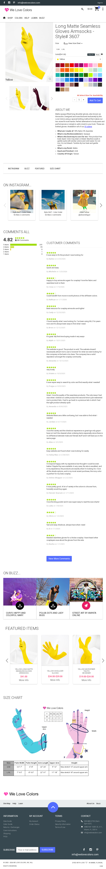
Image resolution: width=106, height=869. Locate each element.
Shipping (6, 833)
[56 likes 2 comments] (21, 205)
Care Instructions (10, 830)
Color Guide (7, 824)
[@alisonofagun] (84, 205)
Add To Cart (95, 100)
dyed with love (78, 863)
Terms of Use (60, 827)
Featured (39, 169)
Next (51, 98)
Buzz (27, 169)
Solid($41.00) (60, 54)
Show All (91, 54)
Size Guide (7, 821)
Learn (20, 803)
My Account (33, 821)
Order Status (34, 824)
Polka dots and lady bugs (51, 614)
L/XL (63, 49)
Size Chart (55, 169)
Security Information (63, 824)
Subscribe (9, 850)
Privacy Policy (60, 821)
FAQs (5, 836)
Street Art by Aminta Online (84, 614)
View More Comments (59, 558)
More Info (24, 680)
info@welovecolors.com (29, 3)
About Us (90, 803)
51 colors (88, 127)
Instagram (13, 169)
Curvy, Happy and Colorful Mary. (16, 614)
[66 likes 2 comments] (53, 205)
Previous (6, 98)
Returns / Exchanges (11, 827)
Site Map (6, 803)
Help (14, 803)
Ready (98, 54)
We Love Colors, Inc (21, 862)
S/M (57, 49)
